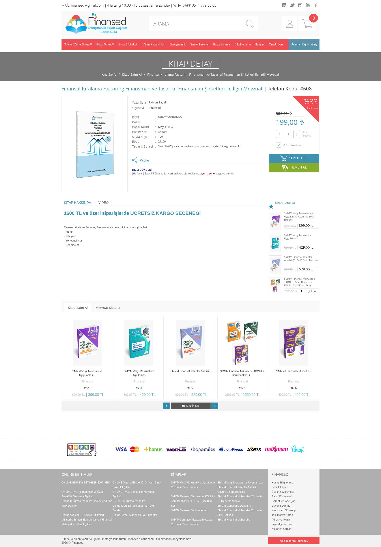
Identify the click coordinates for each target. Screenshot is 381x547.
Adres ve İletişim (281, 519)
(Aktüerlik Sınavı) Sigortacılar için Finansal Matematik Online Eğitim (87, 522)
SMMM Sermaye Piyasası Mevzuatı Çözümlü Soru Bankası (192, 522)
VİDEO (103, 202)
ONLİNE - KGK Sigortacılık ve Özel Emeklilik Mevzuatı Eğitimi (82, 494)
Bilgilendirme (243, 44)
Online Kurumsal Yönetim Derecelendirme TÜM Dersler (87, 503)
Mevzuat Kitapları (108, 307)
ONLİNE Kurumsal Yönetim (128, 501)
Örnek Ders (276, 44)
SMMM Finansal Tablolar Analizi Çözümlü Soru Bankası (236, 489)
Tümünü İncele (191, 405)
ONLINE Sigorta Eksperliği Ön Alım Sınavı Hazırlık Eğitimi (137, 485)
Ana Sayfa (109, 74)
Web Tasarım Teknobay (294, 541)
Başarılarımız (221, 44)
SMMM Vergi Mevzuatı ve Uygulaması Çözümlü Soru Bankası (193, 485)
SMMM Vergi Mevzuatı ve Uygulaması (240, 482)
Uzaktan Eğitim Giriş (304, 44)
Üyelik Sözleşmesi (283, 491)
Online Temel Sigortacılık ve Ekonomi (134, 515)
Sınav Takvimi (199, 44)
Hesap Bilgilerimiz (282, 482)
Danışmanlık (178, 44)
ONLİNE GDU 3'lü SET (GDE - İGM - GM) (86, 482)
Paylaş (144, 160)
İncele (99, 396)
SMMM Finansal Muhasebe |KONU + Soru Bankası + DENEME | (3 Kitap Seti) (193, 501)
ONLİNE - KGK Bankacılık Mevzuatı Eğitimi (133, 494)
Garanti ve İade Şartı (284, 501)
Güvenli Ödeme (281, 505)
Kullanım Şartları (281, 528)
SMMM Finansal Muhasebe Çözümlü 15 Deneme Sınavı (239, 499)
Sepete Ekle (75, 396)
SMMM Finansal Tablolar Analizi (190, 510)
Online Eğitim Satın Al (78, 44)
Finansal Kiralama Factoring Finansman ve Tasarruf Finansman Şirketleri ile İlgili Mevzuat (213, 74)
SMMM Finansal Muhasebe (233, 519)
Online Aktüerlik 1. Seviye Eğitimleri (83, 515)
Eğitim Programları (153, 44)
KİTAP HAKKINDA (77, 202)
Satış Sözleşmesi (282, 496)
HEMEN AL (298, 167)
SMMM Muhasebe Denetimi (234, 505)
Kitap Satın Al (105, 44)
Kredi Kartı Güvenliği (284, 510)
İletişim (260, 44)
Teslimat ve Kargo (282, 515)
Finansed (155, 107)
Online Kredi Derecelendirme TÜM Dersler (133, 508)
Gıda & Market (127, 44)
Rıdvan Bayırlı (157, 102)
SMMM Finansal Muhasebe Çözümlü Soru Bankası (239, 513)
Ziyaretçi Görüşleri (282, 524)
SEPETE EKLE (298, 158)
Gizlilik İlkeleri (280, 487)
